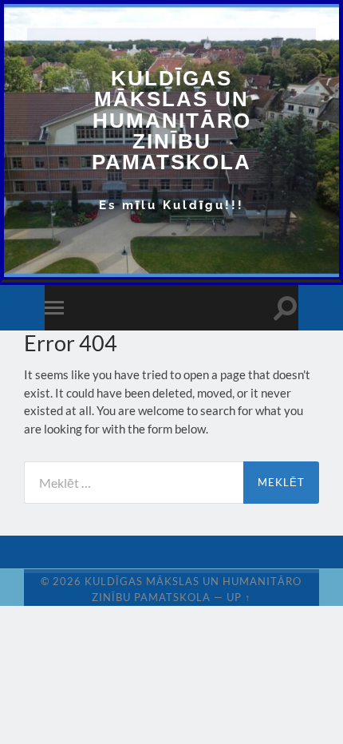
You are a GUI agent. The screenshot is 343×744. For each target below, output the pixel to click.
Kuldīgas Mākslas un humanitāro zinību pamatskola (171, 120)
